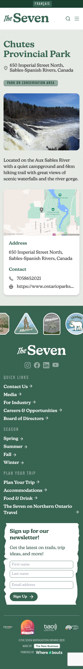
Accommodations (23, 491)
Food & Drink (18, 498)
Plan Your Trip (19, 483)
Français (42, 3)
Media (10, 395)
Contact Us (16, 387)
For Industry (17, 403)
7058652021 (29, 279)
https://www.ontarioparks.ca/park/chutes (45, 286)
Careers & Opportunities (30, 411)
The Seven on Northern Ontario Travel (38, 509)
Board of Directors (24, 419)
